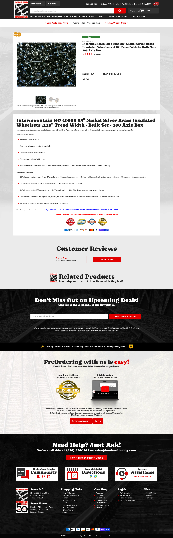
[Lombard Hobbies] (21, 9)
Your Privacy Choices (127, 500)
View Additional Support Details (86, 457)
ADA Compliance (126, 493)
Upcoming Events (102, 505)
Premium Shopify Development (100, 536)
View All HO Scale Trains (57, 23)
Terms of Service (126, 498)
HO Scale (36, 3)
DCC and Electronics (69, 500)
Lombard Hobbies (71, 536)
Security (149, 495)
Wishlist (99, 508)
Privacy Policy (125, 495)
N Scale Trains (67, 510)
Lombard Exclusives (118, 16)
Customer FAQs (106, 4)
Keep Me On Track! (125, 316)
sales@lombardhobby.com (115, 450)
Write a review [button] (107, 259)
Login (117, 4)
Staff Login (149, 498)
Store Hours (100, 498)
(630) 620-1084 (92, 4)
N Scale (52, 3)
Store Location (101, 503)
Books (101, 16)
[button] (87, 54)
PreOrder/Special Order (57, 16)
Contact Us (100, 495)
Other (64, 513)
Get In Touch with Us (142, 476)
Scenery (65, 498)
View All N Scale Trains (116, 23)
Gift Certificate (138, 16)
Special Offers (151, 493)
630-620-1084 (37, 498)
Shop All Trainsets (37, 16)
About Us (99, 493)
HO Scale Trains (68, 508)
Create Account (80, 420)
